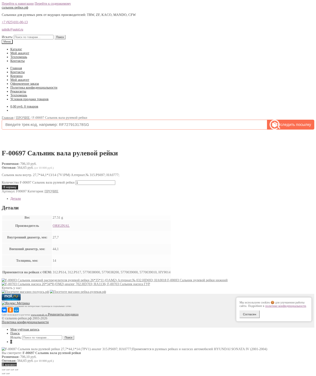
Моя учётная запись (24, 329)
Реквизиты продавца (63, 314)
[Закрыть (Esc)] (3, 369)
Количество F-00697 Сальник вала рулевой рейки (38, 182)
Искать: (7, 37)
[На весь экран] (12, 369)
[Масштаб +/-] (16, 369)
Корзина (16, 76)
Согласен (249, 314)
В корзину (9, 187)
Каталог (16, 49)
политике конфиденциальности (285, 306)
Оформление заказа (24, 83)
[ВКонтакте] (4, 310)
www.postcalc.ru (39, 315)
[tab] (162, 199)
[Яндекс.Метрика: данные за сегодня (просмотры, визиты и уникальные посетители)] (16, 303)
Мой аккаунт (19, 53)
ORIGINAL (61, 225)
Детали (15, 198)
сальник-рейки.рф (15, 7)
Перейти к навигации (18, 3)
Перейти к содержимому (53, 3)
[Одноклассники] (10, 310)
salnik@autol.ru (12, 29)
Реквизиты (18, 91)
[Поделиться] (7, 369)
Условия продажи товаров (29, 99)
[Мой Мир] (16, 310)
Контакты (17, 61)
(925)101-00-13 (15, 22)
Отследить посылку (293, 124)
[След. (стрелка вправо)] (7, 373)
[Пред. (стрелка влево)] (3, 373)
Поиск (60, 37)
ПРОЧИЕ (23, 117)
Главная (16, 68)
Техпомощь (18, 57)
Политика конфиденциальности (33, 87)
